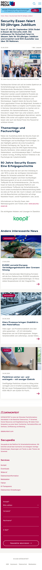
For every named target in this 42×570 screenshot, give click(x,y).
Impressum (13, 564)
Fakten (3, 483)
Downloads (5, 469)
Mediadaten (5, 479)
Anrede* (6, 502)
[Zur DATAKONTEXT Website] (21, 412)
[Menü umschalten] (40, 4)
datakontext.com (7, 431)
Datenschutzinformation (10, 476)
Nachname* (7, 520)
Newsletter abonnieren (19, 543)
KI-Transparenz (6, 486)
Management (9, 238)
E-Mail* (6, 530)
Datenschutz (23, 564)
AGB (7, 564)
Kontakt (3, 465)
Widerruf (4, 472)
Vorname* (6, 511)
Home (2, 16)
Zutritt (7, 350)
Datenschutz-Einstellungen (11, 490)
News (6, 16)
